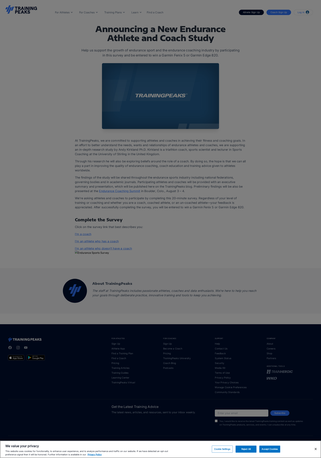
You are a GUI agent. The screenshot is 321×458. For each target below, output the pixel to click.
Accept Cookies (270, 449)
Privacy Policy (95, 454)
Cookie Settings (222, 449)
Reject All (246, 449)
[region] (160, 449)
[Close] (315, 449)
